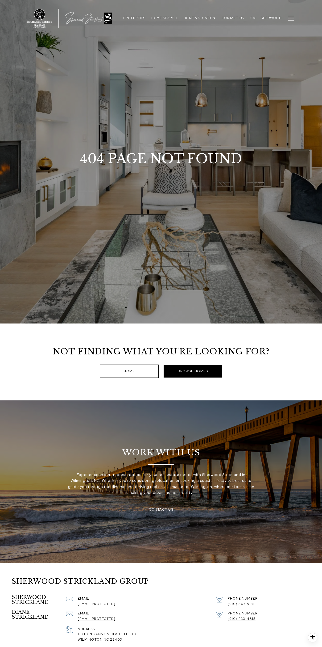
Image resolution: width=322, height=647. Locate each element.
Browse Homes (193, 371)
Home (129, 371)
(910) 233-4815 (242, 619)
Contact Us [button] (161, 509)
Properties (134, 18)
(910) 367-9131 (241, 604)
